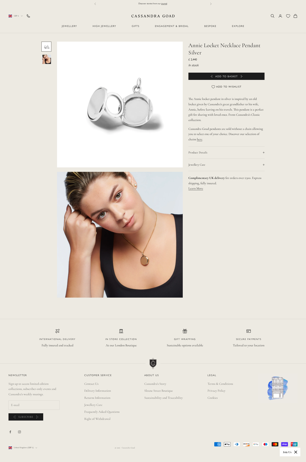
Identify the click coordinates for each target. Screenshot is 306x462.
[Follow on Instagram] (19, 432)
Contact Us (91, 384)
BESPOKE (210, 26)
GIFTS (135, 26)
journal (164, 4)
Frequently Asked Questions (102, 412)
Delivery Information (97, 391)
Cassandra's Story (155, 384)
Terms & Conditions (220, 384)
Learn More (195, 188)
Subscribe (25, 417)
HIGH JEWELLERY (104, 26)
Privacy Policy (216, 391)
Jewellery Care (93, 405)
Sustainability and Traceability (163, 398)
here (199, 139)
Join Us (287, 452)
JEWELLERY (69, 26)
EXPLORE (238, 26)
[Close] (295, 452)
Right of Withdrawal (97, 419)
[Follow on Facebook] (10, 432)
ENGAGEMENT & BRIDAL (172, 26)
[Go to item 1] (46, 47)
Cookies (213, 398)
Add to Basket (226, 76)
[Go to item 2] (46, 59)
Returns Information (97, 398)
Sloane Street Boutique (158, 391)
